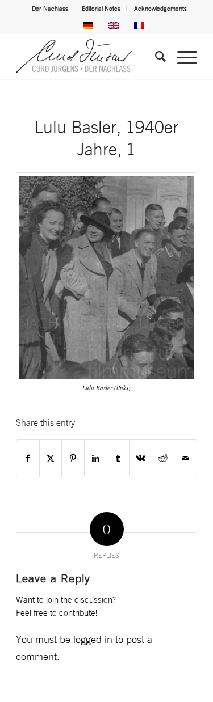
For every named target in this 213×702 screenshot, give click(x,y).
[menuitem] (50, 8)
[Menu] (181, 56)
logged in (92, 639)
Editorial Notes (101, 8)
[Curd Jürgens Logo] (88, 56)
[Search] (155, 56)
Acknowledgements (160, 8)
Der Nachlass (50, 8)
